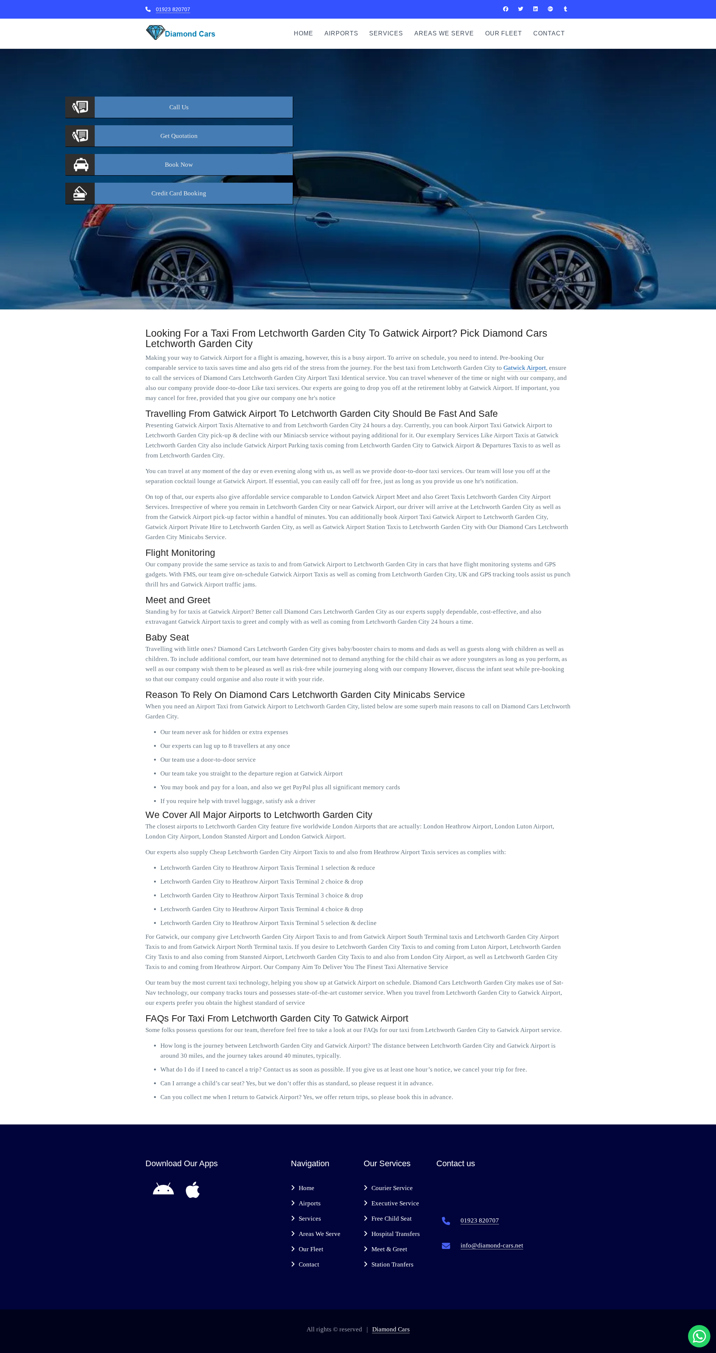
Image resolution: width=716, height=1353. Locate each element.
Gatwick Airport (524, 367)
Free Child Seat (391, 1218)
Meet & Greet (389, 1249)
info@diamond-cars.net (492, 1245)
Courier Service (392, 1188)
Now (179, 164)
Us (179, 107)
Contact (549, 33)
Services (386, 33)
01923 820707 (173, 9)
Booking (178, 193)
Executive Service (395, 1203)
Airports (341, 33)
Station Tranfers (392, 1264)
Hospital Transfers (395, 1233)
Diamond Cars (391, 1329)
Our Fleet (503, 33)
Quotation (179, 135)
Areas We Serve (444, 33)
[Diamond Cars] (505, 9)
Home (303, 33)
